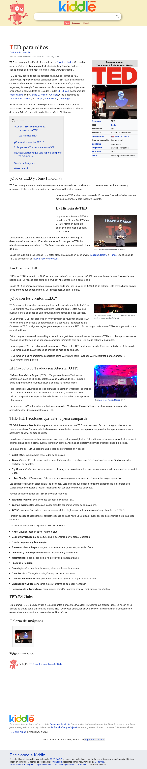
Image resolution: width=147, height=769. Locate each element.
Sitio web (96, 151)
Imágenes (76, 23)
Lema (94, 155)
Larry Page (64, 98)
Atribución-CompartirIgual (64, 727)
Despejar (111, 16)
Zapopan (103, 399)
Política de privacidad (65, 764)
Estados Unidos (122, 136)
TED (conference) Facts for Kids (45, 663)
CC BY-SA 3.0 (56, 759)
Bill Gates (25, 98)
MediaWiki (99, 761)
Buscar (117, 16)
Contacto (82, 764)
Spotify (103, 254)
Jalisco (110, 399)
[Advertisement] (73, 34)
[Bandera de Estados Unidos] (112, 136)
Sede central (98, 136)
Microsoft (14, 98)
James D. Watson (39, 94)
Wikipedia (57, 761)
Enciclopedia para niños (20, 52)
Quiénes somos (44, 764)
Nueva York (39, 258)
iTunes (113, 254)
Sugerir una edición (94, 739)
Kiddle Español (16, 764)
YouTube (94, 254)
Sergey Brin (50, 98)
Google (39, 98)
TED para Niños (17, 731)
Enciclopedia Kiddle (60, 724)
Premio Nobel (16, 94)
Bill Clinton (63, 91)
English (86, 23)
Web (67, 23)
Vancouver (52, 258)
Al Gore (54, 94)
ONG (113, 124)
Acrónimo (96, 121)
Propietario (97, 147)
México (117, 399)
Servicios (96, 143)
